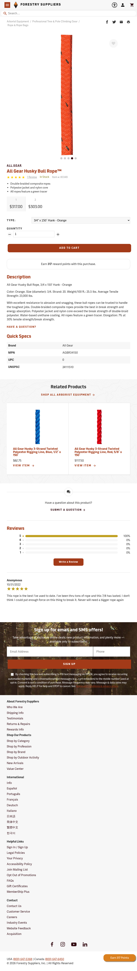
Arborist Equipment (18, 21)
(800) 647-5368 (22, 959)
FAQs (10, 881)
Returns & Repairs (18, 724)
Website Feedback (19, 928)
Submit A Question (66, 510)
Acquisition (14, 934)
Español (12, 788)
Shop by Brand (16, 752)
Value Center (15, 769)
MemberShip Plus (18, 892)
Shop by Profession (19, 746)
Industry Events (17, 923)
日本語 (11, 816)
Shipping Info (15, 713)
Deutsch (12, 805)
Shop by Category (18, 741)
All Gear (14, 165)
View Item (22, 465)
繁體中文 (12, 827)
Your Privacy (15, 858)
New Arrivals (15, 763)
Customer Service (18, 911)
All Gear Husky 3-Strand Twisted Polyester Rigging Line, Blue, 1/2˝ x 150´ (37, 452)
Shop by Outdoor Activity (23, 757)
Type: (11, 220)
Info (9, 783)
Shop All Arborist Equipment (66, 395)
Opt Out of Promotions (21, 875)
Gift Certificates (17, 886)
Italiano (12, 811)
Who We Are (15, 707)
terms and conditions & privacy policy (97, 686)
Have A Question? (21, 327)
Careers (12, 917)
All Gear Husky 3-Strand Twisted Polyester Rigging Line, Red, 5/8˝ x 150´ (98, 452)
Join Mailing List (17, 869)
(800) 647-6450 (54, 959)
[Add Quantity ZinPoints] (58, 234)
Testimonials (15, 718)
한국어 (11, 833)
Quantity (14, 228)
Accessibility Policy (19, 864)
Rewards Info (15, 729)
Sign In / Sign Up (17, 847)
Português (13, 794)
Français (12, 799)
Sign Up (69, 664)
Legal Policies (16, 853)
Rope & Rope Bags (17, 25)
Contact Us (14, 906)
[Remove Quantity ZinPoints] (9, 234)
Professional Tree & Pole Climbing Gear (54, 21)
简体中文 (12, 822)
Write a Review (68, 562)
